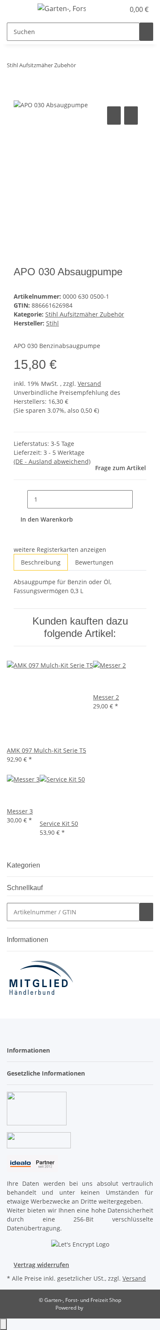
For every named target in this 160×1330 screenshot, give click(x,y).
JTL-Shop (94, 1307)
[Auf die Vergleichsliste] (114, 115)
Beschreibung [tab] (41, 562)
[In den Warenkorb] (20, 95)
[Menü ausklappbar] (17, 10)
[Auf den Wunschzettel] (131, 115)
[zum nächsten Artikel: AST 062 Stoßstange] (98, 67)
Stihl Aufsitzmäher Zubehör (84, 314)
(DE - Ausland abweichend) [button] (52, 461)
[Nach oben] (3, 1324)
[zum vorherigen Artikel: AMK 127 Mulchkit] (83, 67)
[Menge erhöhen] (139, 499)
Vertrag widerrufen (41, 1265)
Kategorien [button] (24, 865)
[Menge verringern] (20, 499)
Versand (89, 384)
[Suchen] (146, 32)
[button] (108, 9)
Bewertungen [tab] (94, 562)
